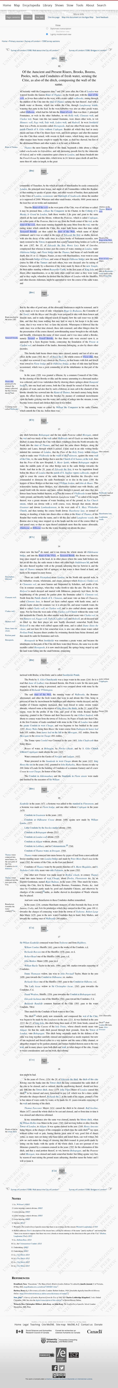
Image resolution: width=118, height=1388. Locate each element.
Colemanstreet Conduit (28, 1243)
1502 (39, 356)
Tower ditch (55, 1082)
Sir (54, 779)
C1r (31, 927)
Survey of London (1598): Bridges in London (87, 50)
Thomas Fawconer (33, 1107)
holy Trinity (60, 1026)
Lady (35, 986)
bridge (28, 252)
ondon (37, 195)
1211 (70, 1019)
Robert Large (92, 911)
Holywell (24, 625)
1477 (28, 1111)
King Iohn (107, 275)
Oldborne (30, 111)
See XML (40, 17)
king (39, 1022)
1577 (29, 823)
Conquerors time (47, 91)
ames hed (93, 728)
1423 (60, 751)
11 (44, 891)
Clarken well (55, 608)
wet (53, 878)
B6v (32, 292)
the (57, 356)
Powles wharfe (66, 748)
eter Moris (76, 858)
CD (95, 1226)
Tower (41, 241)
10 (67, 845)
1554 (49, 994)
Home (7, 5)
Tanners (43, 262)
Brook (67, 555)
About (90, 5)
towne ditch (12, 1131)
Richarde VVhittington (42, 689)
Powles (70, 878)
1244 (88, 679)
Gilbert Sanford (85, 715)
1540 (60, 1122)
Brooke (28, 231)
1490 (57, 956)
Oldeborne (25, 527)
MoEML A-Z (73, 1324)
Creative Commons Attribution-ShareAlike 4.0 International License (69, 1379)
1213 (22, 1022)
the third (69, 1079)
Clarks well (39, 608)
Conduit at (80, 994)
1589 (38, 375)
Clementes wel (29, 584)
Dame (32, 973)
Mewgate (72, 732)
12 (13, 910)
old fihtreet (11, 867)
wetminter (48, 195)
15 (25, 1092)
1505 (59, 981)
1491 (59, 814)
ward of (61, 455)
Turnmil (31, 338)
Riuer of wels (104, 258)
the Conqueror (53, 210)
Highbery (81, 942)
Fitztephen (45, 577)
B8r (31, 659)
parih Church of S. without (41, 129)
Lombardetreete (49, 507)
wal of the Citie (90, 1016)
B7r (31, 419)
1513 (56, 832)
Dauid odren (31, 994)
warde (89, 105)
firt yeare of (83, 269)
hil (82, 562)
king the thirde (67, 708)
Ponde (71, 674)
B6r (31, 170)
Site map (61, 1324)
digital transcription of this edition (48, 1300)
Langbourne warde (103, 518)
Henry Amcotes (91, 1126)
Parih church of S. (48, 597)
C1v (32, 1059)
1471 (43, 803)
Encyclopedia (31, 5)
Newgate (58, 756)
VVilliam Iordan (66, 482)
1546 (70, 846)
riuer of (57, 101)
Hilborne (37, 527)
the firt (72, 234)
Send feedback (102, 17)
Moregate (86, 434)
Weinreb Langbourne (84, 1226)
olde (56, 870)
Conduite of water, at (42, 850)
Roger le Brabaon (73, 310)
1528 (56, 836)
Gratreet (24, 507)
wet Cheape (35, 771)
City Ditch (21, 1254)
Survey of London (32, 41)
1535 (60, 841)
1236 (106, 711)
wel (25, 118)
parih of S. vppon (71, 472)
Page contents (13, 17)
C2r (54, 1170)
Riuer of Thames (11, 147)
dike (88, 356)
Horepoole (59, 125)
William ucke (31, 965)
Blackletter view (62, 31)
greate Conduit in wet (38, 725)
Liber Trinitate (103, 1028)
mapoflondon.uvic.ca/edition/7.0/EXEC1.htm (40, 1286)
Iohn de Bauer (86, 482)
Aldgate (94, 451)
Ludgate (70, 756)
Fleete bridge (40, 363)
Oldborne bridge (60, 363)
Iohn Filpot (65, 1089)
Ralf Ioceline (92, 1107)
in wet (58, 760)
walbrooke (78, 98)
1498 (65, 819)
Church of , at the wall (78, 458)
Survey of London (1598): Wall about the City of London (34, 50)
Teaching (35, 1324)
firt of (105, 275)
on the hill (51, 732)
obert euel (30, 956)
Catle (58, 269)
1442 (46, 764)
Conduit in (41, 775)
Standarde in (74, 775)
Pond (26, 632)
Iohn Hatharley (68, 764)
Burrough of (69, 195)
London (90, 91)
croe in (43, 735)
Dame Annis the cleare (11, 629)
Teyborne (80, 911)
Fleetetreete (81, 878)
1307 (31, 245)
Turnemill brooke (11, 337)
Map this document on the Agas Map (77, 17)
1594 (73, 881)
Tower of (28, 1126)
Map (17, 5)
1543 (77, 986)
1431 (90, 760)
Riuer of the (40, 207)
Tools (79, 5)
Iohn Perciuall (67, 973)
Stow (70, 5)
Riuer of (53, 94)
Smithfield (93, 122)
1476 (62, 951)
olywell (8, 579)
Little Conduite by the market (41, 827)
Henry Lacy (73, 245)
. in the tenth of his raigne (65, 1096)
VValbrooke (44, 455)
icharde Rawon (32, 951)
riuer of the (42, 694)
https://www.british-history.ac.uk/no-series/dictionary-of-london (43, 1293)
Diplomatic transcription (60, 28)
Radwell (76, 122)
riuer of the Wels (66, 231)
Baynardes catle (106, 272)
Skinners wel (29, 618)
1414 (52, 1107)
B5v (54, 58)
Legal (25, 1324)
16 (89, 1129)
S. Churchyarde (47, 679)
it (10, 911)
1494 (58, 965)
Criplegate (93, 217)
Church (67, 611)
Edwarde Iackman (32, 998)
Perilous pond (10, 635)
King (89, 269)
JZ (30, 1236)
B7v (32, 536)
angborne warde (85, 517)
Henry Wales (32, 728)
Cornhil (44, 740)
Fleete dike (9, 381)
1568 (63, 850)
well (73, 115)
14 (104, 1022)
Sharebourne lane (105, 513)
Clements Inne (33, 601)
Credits (27, 17)
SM (27, 1204)
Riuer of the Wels (105, 240)
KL (22, 1223)
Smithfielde (49, 640)
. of (52, 245)
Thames (28, 147)
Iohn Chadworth (86, 740)
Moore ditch (86, 1119)
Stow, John (18, 1297)
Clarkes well (10, 611)
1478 (22, 810)
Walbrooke (14, 409)
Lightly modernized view (60, 34)
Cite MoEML (48, 1324)
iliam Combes (31, 947)
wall (49, 438)
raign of (68, 234)
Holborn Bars (22, 1240)
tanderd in (83, 803)
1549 (80, 1126)
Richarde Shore (31, 981)
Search (101, 5)
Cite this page (53, 17)
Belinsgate (49, 748)
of (36, 682)
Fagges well (41, 618)
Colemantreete (58, 846)
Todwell (51, 618)
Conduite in (34, 814)
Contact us (87, 1324)
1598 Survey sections (51, 41)
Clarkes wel (92, 580)
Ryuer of (62, 392)
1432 (77, 756)
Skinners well (26, 122)
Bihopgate (44, 434)
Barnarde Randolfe (33, 1003)
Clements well (10, 597)
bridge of (41, 258)
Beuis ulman (52, 881)
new (92, 265)
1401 (74, 740)
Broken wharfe (72, 874)
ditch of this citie (90, 1079)
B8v (32, 788)
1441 (50, 947)
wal (90, 221)
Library (47, 5)
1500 (68, 827)
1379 (56, 1089)
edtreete (73, 455)
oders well (61, 618)
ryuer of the (27, 224)
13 (34, 1015)
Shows (59, 5)
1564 (62, 998)
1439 (33, 914)
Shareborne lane (76, 510)
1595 (71, 1146)
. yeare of (56, 469)
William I (20, 1204)
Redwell (76, 618)
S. (61, 462)
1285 (22, 728)
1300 (91, 479)
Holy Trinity (78, 451)
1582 (27, 862)
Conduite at (39, 819)
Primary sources (16, 41)
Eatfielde (24, 803)
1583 (77, 870)
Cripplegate (103, 681)
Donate (98, 1324)
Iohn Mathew (30, 960)
